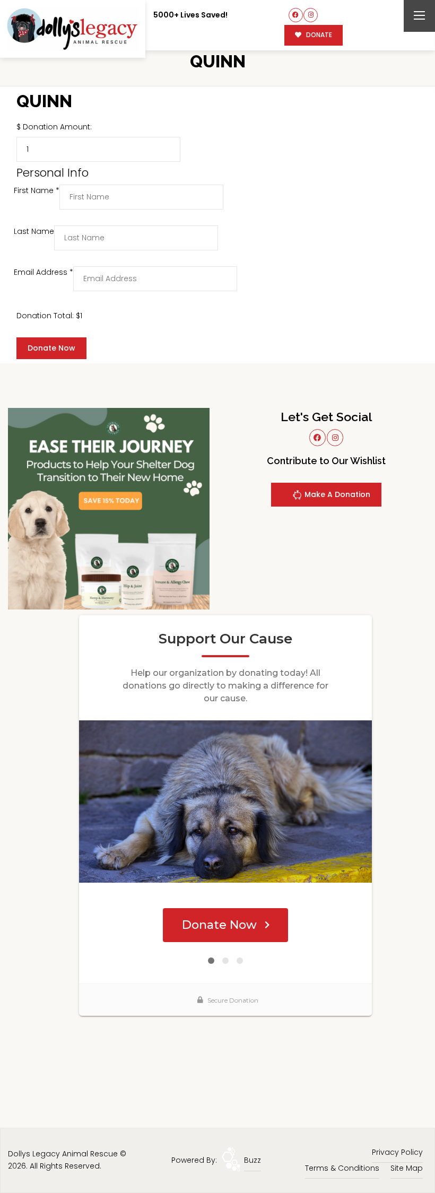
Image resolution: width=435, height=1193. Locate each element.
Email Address (43, 272)
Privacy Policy (397, 1152)
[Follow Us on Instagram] (310, 15)
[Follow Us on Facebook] (296, 15)
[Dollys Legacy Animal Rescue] (72, 28)
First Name (36, 190)
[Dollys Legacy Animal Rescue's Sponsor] (109, 508)
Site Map (406, 1168)
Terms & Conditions (342, 1168)
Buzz (252, 1160)
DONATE (318, 35)
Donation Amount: (57, 126)
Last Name (34, 231)
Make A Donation (336, 494)
